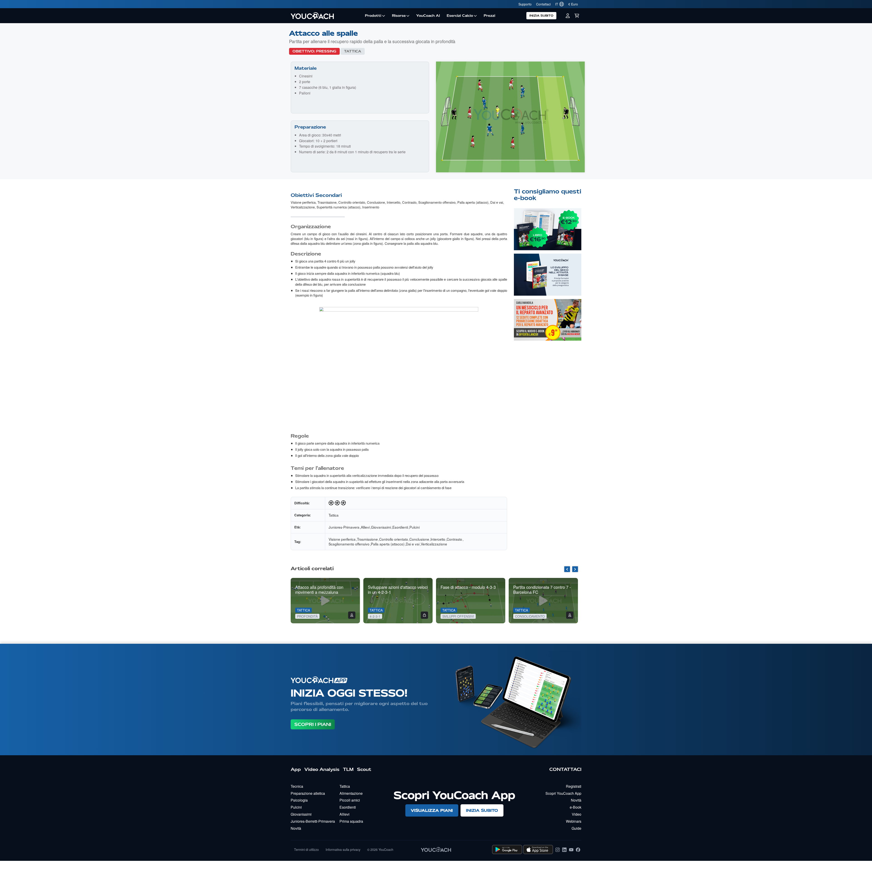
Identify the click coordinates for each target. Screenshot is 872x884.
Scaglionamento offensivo (437, 202)
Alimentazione (351, 793)
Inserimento (370, 207)
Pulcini (414, 527)
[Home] (326, 15)
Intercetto (393, 202)
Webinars (573, 821)
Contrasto (409, 202)
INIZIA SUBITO (541, 15)
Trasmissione (327, 202)
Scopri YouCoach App (563, 793)
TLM (348, 769)
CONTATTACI (565, 769)
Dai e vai (496, 202)
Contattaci (543, 4)
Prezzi (489, 15)
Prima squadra (351, 821)
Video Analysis (321, 769)
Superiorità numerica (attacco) (338, 207)
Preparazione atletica (308, 793)
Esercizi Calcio (460, 15)
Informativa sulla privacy (343, 849)
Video (576, 814)
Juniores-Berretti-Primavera (313, 821)
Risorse (399, 15)
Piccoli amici (349, 800)
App (296, 769)
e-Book (575, 807)
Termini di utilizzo (306, 849)
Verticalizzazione (303, 207)
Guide (576, 828)
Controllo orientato (351, 202)
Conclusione (376, 202)
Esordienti (400, 527)
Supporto (525, 4)
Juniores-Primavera (344, 527)
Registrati (573, 786)
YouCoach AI (428, 15)
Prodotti (373, 15)
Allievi (365, 527)
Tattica (352, 51)
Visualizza (547, 235)
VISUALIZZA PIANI (432, 810)
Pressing (326, 51)
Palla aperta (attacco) (472, 202)
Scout (364, 769)
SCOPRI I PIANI (312, 724)
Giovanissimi (381, 527)
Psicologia (299, 800)
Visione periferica (303, 202)
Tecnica (297, 786)
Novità (296, 828)
